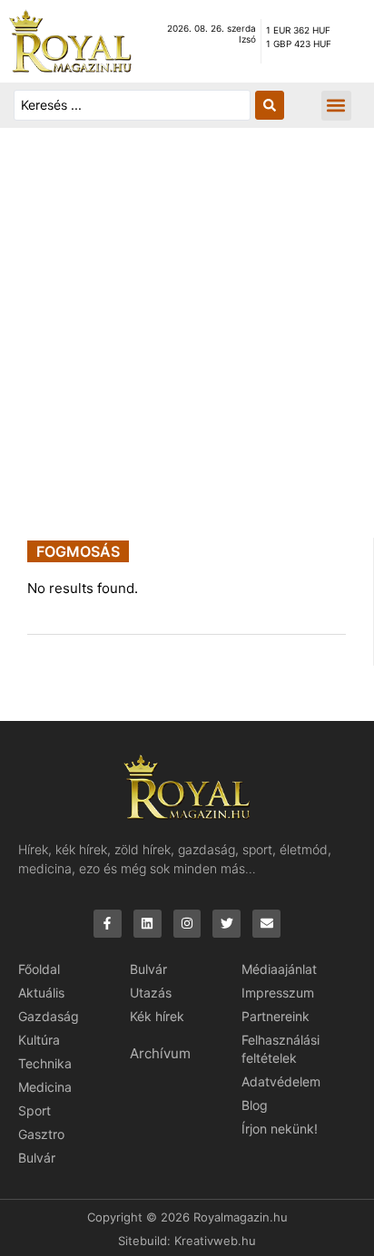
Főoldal (39, 969)
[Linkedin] (147, 924)
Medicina (45, 1087)
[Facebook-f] (108, 924)
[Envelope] (266, 924)
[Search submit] (269, 105)
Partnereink (275, 1016)
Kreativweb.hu (215, 1240)
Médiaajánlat (279, 969)
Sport (34, 1110)
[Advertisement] (187, 342)
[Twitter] (226, 924)
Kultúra (39, 1039)
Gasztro (41, 1134)
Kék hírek (157, 1016)
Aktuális (41, 992)
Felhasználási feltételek (280, 1049)
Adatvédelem (280, 1081)
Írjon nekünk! (279, 1128)
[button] (336, 106)
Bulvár (36, 1157)
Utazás (151, 992)
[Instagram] (187, 924)
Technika (45, 1063)
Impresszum (277, 992)
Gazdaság (48, 1016)
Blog (254, 1105)
